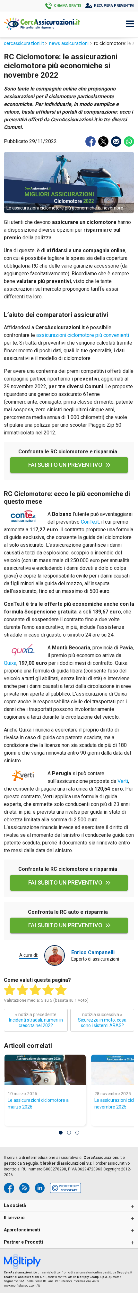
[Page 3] (77, 1133)
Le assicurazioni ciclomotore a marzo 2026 (38, 1103)
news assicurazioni (69, 43)
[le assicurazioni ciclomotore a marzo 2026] (45, 1070)
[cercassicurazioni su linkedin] (40, 1188)
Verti (122, 781)
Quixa (10, 663)
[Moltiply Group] (24, 1262)
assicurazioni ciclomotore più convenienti (82, 335)
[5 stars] (61, 990)
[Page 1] (61, 1133)
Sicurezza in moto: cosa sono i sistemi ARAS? (102, 1020)
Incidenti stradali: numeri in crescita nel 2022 (36, 1020)
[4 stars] (48, 990)
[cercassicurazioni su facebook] (9, 1188)
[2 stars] (22, 990)
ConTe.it (90, 522)
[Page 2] (69, 1133)
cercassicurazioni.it (24, 43)
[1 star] (9, 990)
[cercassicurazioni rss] (24, 1188)
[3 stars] (35, 990)
